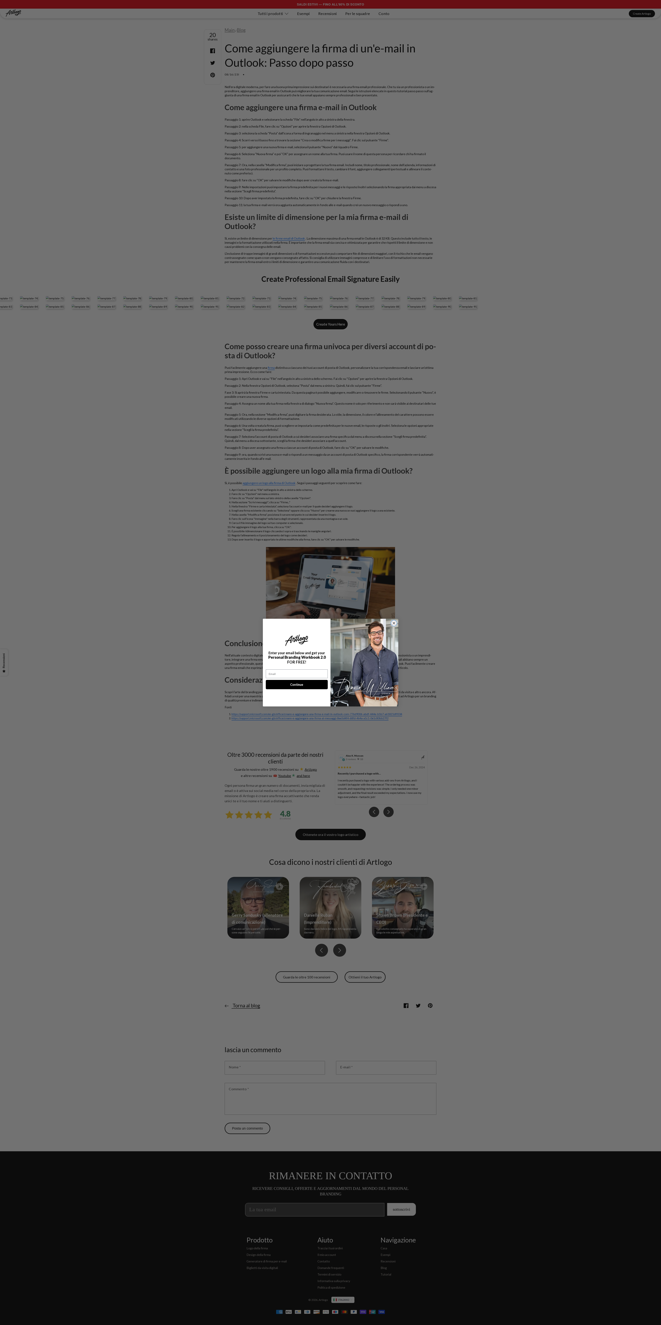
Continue (296, 684)
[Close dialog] (394, 623)
